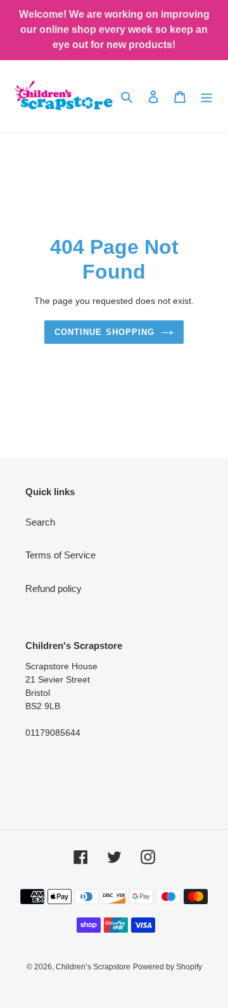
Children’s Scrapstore (93, 966)
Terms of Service (60, 555)
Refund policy (53, 588)
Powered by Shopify (167, 966)
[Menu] (206, 96)
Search (40, 522)
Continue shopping (104, 332)
